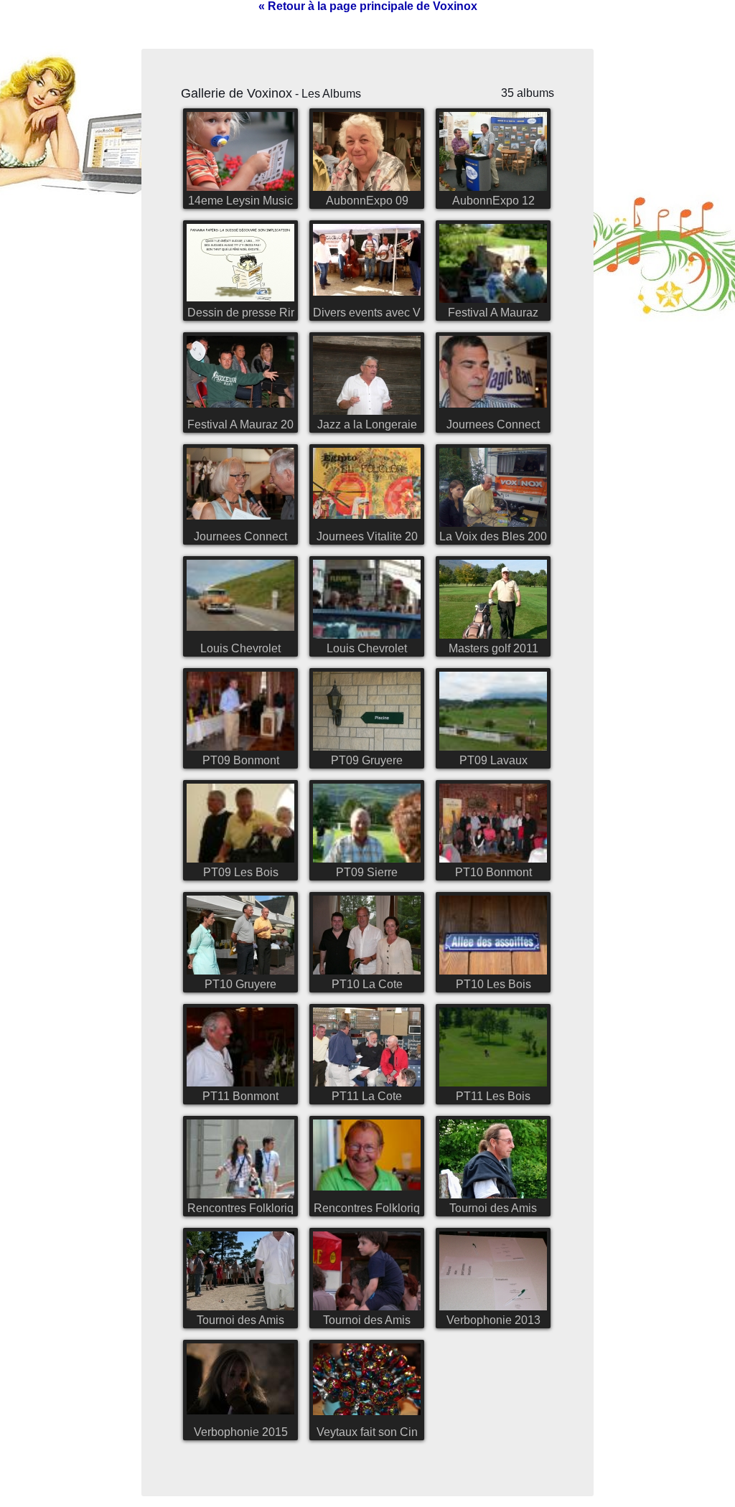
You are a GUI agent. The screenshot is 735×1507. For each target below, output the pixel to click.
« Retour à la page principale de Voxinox (367, 6)
